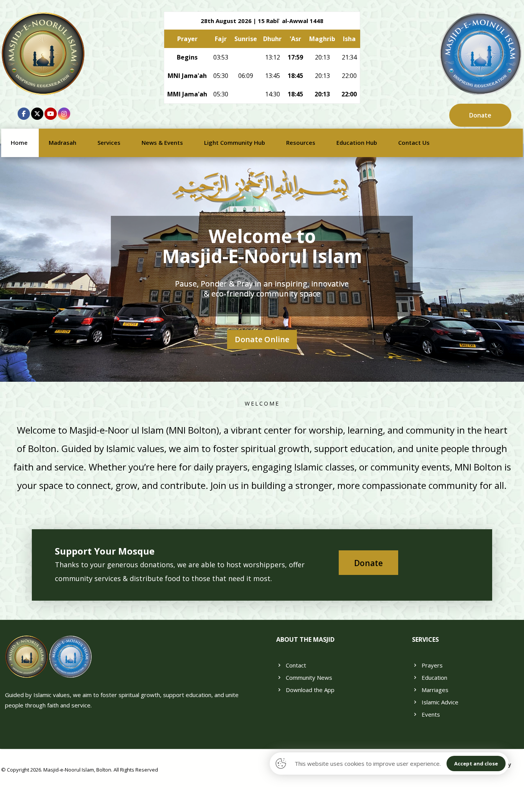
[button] (24, 114)
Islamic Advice (440, 702)
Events (431, 714)
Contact (296, 665)
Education (434, 677)
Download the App (310, 690)
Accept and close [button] (476, 763)
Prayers (432, 665)
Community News (309, 677)
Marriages (435, 690)
